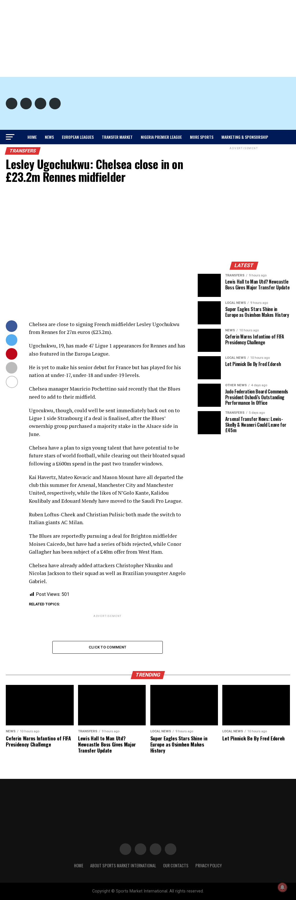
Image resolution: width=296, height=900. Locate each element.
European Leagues (78, 137)
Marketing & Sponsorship (244, 137)
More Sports (201, 137)
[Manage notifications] (282, 887)
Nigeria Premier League (161, 137)
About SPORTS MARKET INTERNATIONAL (123, 865)
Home (32, 137)
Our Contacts (175, 865)
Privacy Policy (208, 865)
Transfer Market (117, 137)
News (49, 137)
